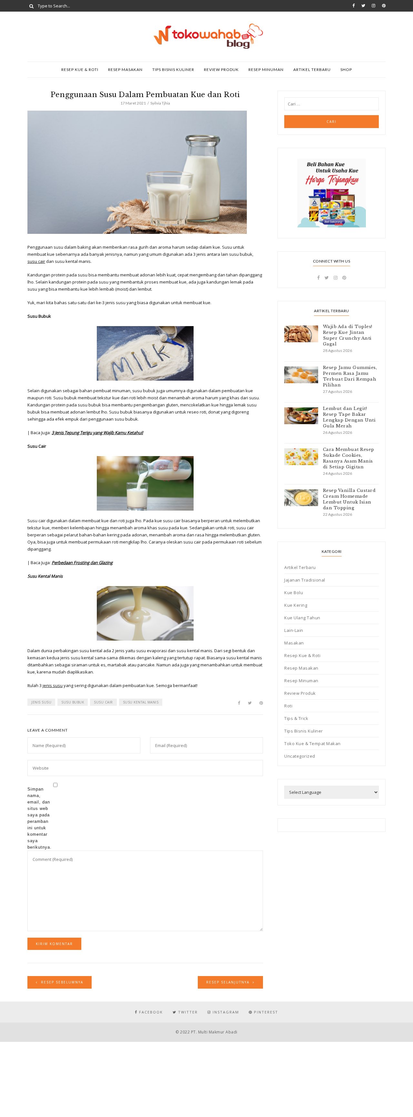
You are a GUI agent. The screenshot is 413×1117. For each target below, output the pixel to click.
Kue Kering (295, 605)
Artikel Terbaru (312, 69)
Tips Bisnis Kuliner (173, 69)
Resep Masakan (125, 69)
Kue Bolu (293, 592)
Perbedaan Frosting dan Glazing (82, 562)
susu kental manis (141, 702)
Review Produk (221, 69)
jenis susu (53, 685)
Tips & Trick (296, 718)
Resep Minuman (266, 69)
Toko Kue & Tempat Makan (312, 743)
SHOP (346, 69)
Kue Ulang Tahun (302, 618)
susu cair (36, 261)
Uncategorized (299, 756)
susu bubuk (72, 702)
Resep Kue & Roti (79, 69)
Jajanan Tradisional (304, 580)
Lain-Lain (293, 630)
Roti (288, 706)
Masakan (294, 643)
